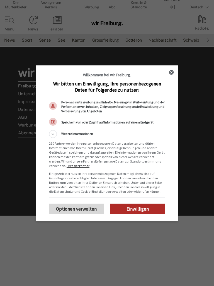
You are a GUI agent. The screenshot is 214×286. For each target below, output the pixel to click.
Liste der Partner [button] (78, 166)
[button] (107, 134)
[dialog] (107, 143)
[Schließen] (171, 72)
